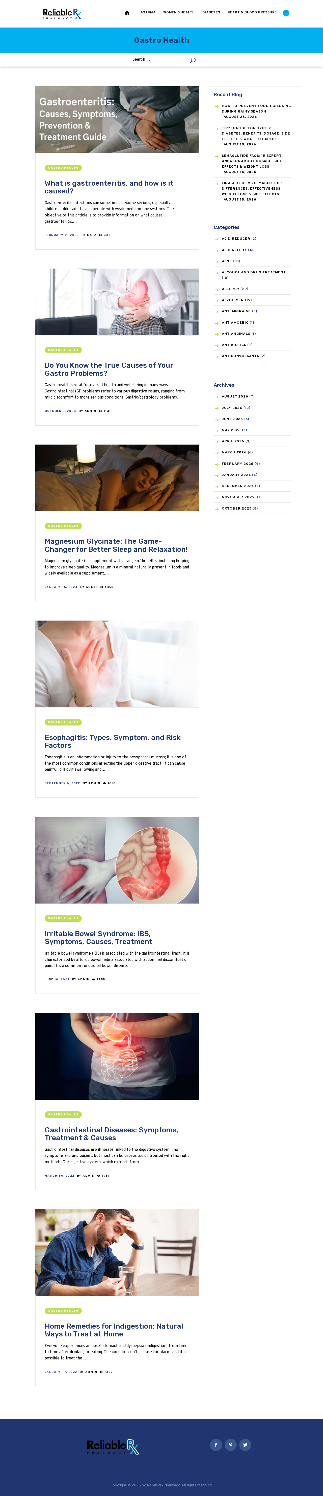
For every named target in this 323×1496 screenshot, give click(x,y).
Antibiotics (234, 345)
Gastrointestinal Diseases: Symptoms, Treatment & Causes (111, 1134)
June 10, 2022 (57, 980)
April (233, 441)
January (236, 475)
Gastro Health (63, 168)
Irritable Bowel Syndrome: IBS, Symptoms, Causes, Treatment (98, 938)
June (232, 419)
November (238, 497)
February (237, 464)
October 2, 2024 (60, 411)
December (238, 486)
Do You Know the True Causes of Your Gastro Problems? (109, 369)
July (232, 408)
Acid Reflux (234, 250)
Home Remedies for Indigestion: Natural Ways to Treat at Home (114, 1330)
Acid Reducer (236, 239)
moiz (92, 235)
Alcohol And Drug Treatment (254, 272)
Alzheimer (233, 300)
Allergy (230, 289)
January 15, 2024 (61, 587)
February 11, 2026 (62, 235)
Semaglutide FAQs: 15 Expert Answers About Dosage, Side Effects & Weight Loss (252, 161)
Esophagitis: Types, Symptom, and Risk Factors (113, 742)
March (234, 452)
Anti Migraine (236, 311)
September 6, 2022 (62, 783)
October (237, 509)
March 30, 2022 (59, 1176)
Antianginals (236, 334)
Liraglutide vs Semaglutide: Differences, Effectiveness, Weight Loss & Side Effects (252, 188)
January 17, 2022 (61, 1372)
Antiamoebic (235, 323)
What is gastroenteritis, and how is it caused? (109, 187)
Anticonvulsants (240, 356)
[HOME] (127, 13)
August (235, 396)
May (231, 430)
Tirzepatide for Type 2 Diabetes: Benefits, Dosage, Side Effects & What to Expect (256, 133)
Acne (227, 261)
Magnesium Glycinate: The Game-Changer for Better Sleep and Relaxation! (116, 545)
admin (91, 411)
